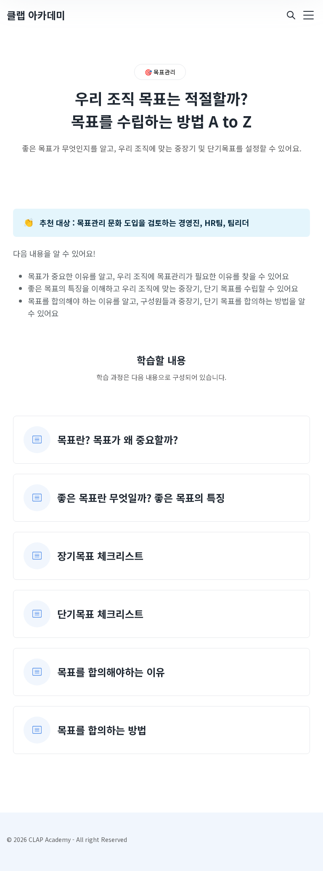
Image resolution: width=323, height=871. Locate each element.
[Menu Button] (307, 15)
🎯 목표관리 (160, 72)
